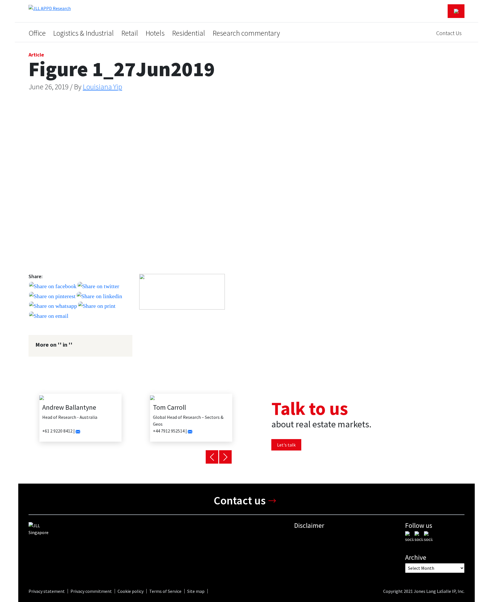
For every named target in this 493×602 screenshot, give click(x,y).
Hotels (155, 33)
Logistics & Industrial (83, 33)
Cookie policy (131, 591)
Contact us (240, 500)
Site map (196, 591)
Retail (129, 33)
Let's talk (286, 445)
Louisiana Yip (102, 86)
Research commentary (246, 33)
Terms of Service (165, 591)
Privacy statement (47, 591)
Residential (188, 33)
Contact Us (449, 33)
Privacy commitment (91, 591)
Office (37, 33)
